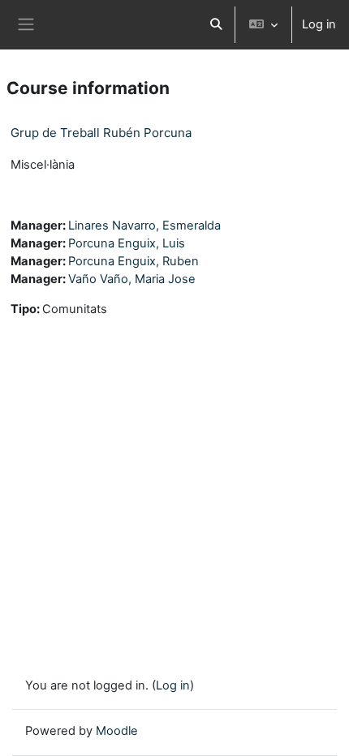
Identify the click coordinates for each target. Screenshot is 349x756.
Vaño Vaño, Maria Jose (132, 279)
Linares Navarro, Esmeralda (144, 225)
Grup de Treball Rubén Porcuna (101, 132)
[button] (216, 24)
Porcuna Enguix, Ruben (133, 261)
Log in (319, 24)
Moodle (117, 731)
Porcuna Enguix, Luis (126, 243)
